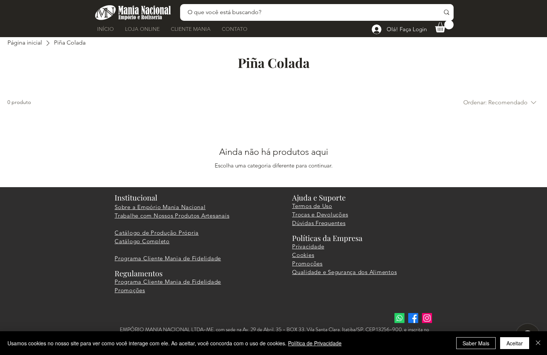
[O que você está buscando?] (446, 12)
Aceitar (514, 343)
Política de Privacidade (315, 343)
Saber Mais (476, 343)
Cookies (303, 254)
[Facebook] (413, 318)
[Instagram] (427, 318)
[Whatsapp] (399, 318)
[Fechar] (538, 343)
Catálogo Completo (142, 241)
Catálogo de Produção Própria (157, 232)
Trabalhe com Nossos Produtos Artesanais (172, 215)
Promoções (130, 290)
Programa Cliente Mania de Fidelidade (168, 258)
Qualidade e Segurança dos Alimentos (344, 272)
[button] (444, 26)
